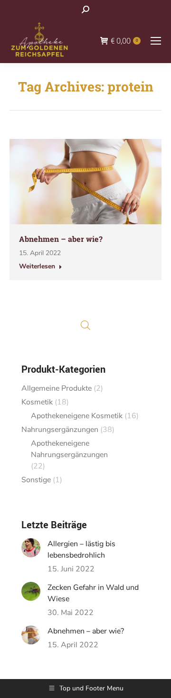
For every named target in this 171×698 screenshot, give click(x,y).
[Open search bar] (85, 325)
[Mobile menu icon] (156, 40)
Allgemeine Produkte (56, 388)
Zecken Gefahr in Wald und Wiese (93, 593)
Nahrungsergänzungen (59, 429)
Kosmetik (37, 402)
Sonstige (36, 480)
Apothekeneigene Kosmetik (77, 416)
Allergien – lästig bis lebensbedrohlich (81, 549)
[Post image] (30, 547)
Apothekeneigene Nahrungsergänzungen (69, 449)
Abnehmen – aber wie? (61, 239)
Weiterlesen (37, 266)
